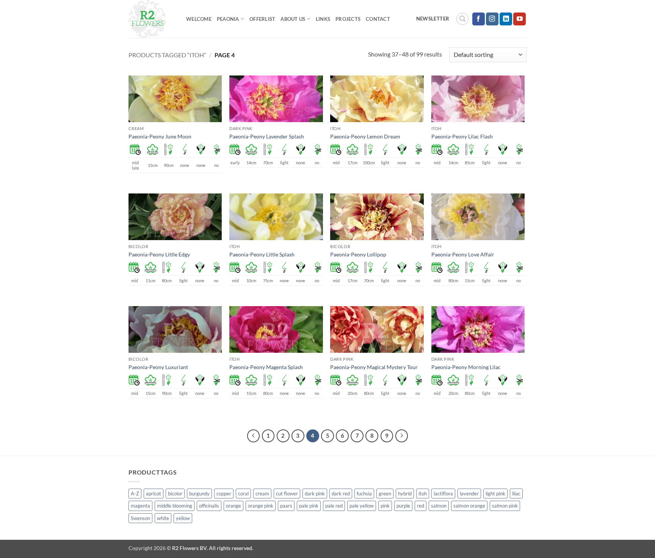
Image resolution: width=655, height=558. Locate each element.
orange (233, 506)
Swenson (140, 518)
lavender (469, 493)
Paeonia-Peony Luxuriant (158, 367)
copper (223, 493)
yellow (183, 518)
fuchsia (364, 493)
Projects (347, 19)
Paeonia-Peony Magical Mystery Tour (374, 367)
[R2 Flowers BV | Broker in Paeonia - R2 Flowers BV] (151, 19)
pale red (334, 506)
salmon (439, 506)
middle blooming (174, 506)
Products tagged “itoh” (167, 54)
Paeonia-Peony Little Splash (262, 254)
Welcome (199, 19)
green (385, 493)
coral (243, 493)
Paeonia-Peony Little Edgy (159, 254)
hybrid (405, 493)
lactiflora (443, 493)
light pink (495, 493)
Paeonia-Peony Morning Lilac (466, 367)
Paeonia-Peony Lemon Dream (365, 136)
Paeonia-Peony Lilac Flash (462, 136)
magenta (140, 506)
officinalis (209, 506)
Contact (378, 19)
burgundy (199, 493)
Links (323, 19)
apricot (153, 493)
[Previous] (253, 435)
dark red (341, 493)
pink (385, 506)
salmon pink (505, 506)
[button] (462, 19)
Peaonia (228, 19)
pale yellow (361, 506)
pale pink (308, 506)
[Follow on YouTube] (519, 19)
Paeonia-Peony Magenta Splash (266, 367)
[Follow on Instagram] (492, 19)
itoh (422, 493)
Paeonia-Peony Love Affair (462, 254)
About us (292, 19)
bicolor (175, 493)
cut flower (287, 493)
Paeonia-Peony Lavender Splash (266, 136)
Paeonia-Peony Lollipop (358, 254)
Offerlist (262, 19)
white (163, 518)
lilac (516, 493)
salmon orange (469, 506)
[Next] (401, 435)
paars (286, 506)
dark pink (315, 493)
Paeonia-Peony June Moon (159, 136)
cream (262, 493)
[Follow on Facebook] (478, 19)
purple (403, 506)
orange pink (260, 506)
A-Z (135, 493)
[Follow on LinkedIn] (506, 19)
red (420, 506)
